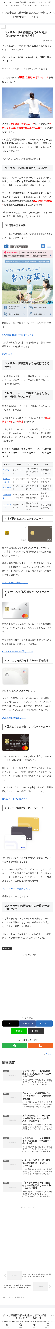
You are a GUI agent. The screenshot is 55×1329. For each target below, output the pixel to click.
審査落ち (8, 948)
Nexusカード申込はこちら (15, 799)
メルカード (7, 487)
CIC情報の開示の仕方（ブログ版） (19, 335)
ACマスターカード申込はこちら (17, 651)
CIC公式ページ (9, 354)
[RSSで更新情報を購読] (40, 1045)
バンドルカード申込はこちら (16, 889)
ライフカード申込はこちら (15, 582)
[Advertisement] (27, 984)
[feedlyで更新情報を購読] (14, 1045)
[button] (36, 1031)
